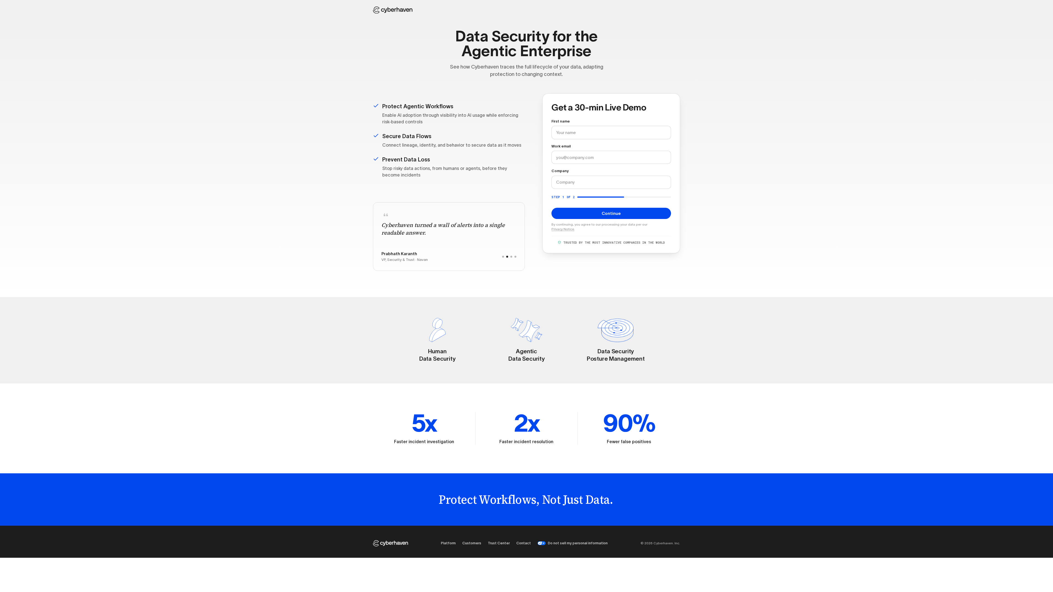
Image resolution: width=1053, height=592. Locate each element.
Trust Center (499, 543)
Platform (448, 543)
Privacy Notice (562, 229)
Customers (471, 543)
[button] (503, 257)
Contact (523, 543)
